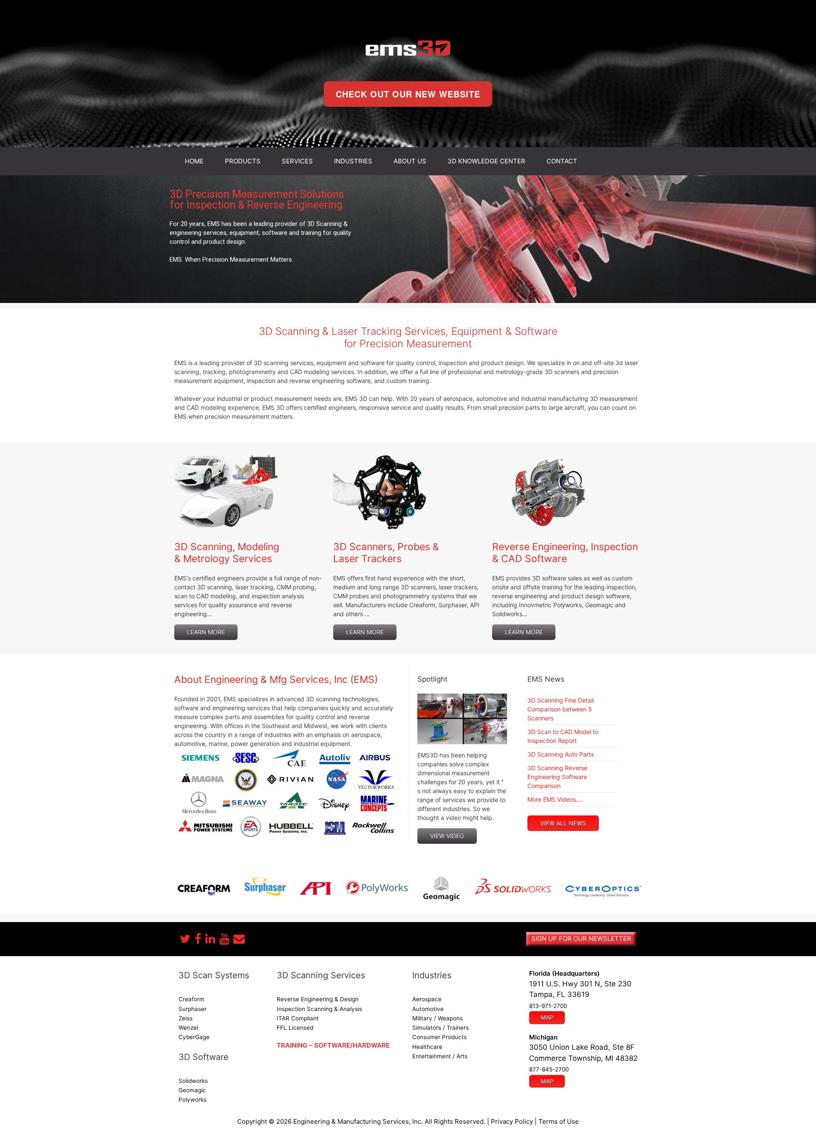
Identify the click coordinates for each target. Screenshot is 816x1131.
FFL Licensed (295, 1027)
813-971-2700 (548, 1005)
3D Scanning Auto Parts (560, 754)
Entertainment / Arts (440, 1056)
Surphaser (192, 1008)
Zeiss (185, 1018)
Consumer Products (439, 1037)
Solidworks (193, 1080)
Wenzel (188, 1027)
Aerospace (427, 999)
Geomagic (192, 1090)
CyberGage (194, 1037)
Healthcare (427, 1046)
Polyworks (192, 1099)
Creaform (191, 999)
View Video (447, 836)
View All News (563, 823)
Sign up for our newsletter (581, 938)
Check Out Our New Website (408, 94)
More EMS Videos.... (555, 799)
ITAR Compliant (298, 1018)
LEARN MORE (206, 632)
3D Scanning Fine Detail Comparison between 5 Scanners (560, 709)
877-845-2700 (549, 1069)
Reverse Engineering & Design (318, 999)
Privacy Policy (512, 1121)
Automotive (428, 1008)
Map (547, 1017)
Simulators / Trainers (440, 1027)
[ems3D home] (408, 48)
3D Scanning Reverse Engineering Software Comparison (557, 776)
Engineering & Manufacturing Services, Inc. (358, 1121)
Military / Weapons (437, 1018)
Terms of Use (558, 1121)
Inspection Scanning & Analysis (319, 1008)
